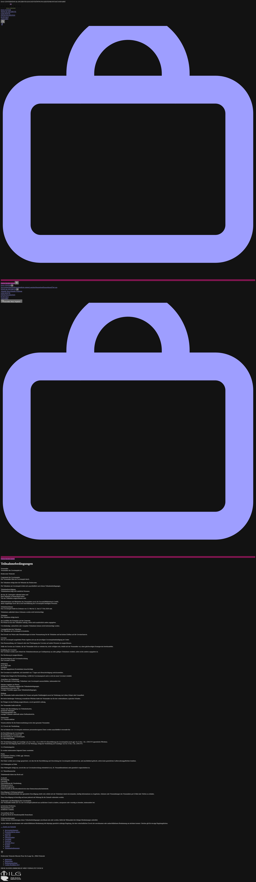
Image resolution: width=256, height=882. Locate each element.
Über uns (54, 287)
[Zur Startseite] (11, 8)
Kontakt (7, 844)
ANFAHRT (4, 19)
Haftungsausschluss (11, 863)
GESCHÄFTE (5, 13)
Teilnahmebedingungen (12, 848)
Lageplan (32, 287)
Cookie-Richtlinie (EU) (12, 865)
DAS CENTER (6, 10)
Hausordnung (47, 287)
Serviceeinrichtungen (7, 287)
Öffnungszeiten (9, 837)
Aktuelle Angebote (16, 291)
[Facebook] (2, 25)
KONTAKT (5, 17)
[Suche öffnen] (3, 21)
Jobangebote (39, 287)
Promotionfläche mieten (21, 287)
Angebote (8, 841)
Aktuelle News (5, 291)
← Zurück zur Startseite (8, 827)
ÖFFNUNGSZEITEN (8, 15)
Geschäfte (8, 839)
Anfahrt (7, 846)
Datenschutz (9, 861)
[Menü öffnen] (17, 282)
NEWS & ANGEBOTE (8, 12)
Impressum (8, 859)
